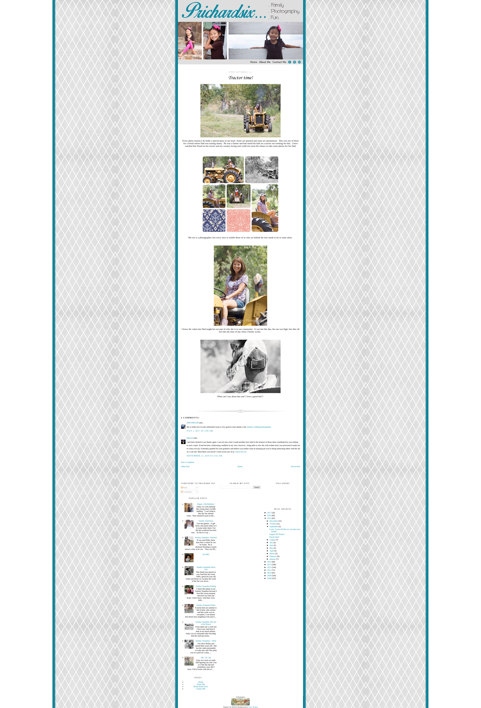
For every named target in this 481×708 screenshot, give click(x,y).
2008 (269, 578)
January (273, 559)
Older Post (185, 466)
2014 (269, 562)
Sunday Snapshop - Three (206, 641)
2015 (269, 518)
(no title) (206, 554)
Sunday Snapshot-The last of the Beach (206, 623)
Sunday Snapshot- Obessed (206, 537)
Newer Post (295, 466)
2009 (269, 576)
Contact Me (279, 62)
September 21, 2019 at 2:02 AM (204, 456)
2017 (269, 513)
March (272, 553)
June (272, 545)
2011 (269, 570)
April (272, 551)
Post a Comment (187, 462)
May (272, 548)
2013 (269, 564)
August (273, 540)
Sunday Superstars (206, 521)
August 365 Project (276, 534)
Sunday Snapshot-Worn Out (206, 568)
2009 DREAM (193, 423)
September (274, 526)
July (271, 542)
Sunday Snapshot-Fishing (206, 586)
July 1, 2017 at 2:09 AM (200, 431)
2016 (269, 515)
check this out (240, 452)
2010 (269, 573)
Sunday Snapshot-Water (205, 605)
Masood (190, 438)
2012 (269, 567)
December (274, 521)
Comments (187, 492)
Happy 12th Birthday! (206, 504)
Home (253, 62)
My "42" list (206, 658)
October (273, 524)
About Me (265, 62)
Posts (185, 487)
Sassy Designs (253, 707)
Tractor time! (240, 78)
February (273, 556)
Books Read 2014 (201, 686)
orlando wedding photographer (259, 427)
